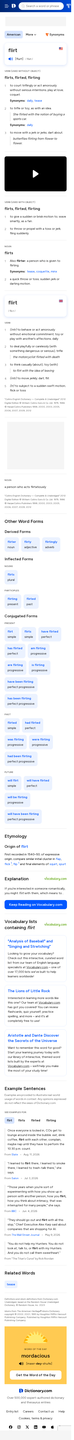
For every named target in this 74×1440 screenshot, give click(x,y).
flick (8, 864)
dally (30, 100)
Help (61, 1411)
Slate (15, 1154)
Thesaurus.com (68, 6)
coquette (42, 271)
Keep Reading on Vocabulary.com (35, 904)
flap (58, 859)
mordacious (35, 1355)
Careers (28, 1411)
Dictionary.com (14, 6)
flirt (24, 846)
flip (16, 864)
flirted (20, 77)
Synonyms (57, 34)
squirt (53, 864)
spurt (62, 864)
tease (38, 100)
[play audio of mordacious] (21, 1363)
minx (54, 271)
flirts (9, 77)
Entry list (12, 1411)
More (29, 34)
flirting (34, 77)
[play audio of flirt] (10, 59)
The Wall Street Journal (25, 1235)
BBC (14, 1211)
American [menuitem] (13, 34)
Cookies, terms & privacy (35, 1418)
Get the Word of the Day (35, 1375)
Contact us (46, 1411)
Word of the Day (35, 1349)
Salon (15, 1178)
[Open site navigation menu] (7, 6)
